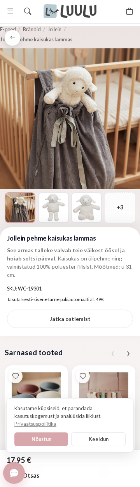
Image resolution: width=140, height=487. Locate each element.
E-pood (8, 29)
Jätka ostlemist (70, 318)
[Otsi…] (27, 11)
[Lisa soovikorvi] (16, 376)
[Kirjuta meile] (14, 473)
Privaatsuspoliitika (35, 424)
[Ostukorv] (129, 11)
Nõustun (41, 439)
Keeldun (98, 439)
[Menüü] (10, 11)
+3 (120, 207)
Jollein (54, 29)
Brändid (32, 29)
